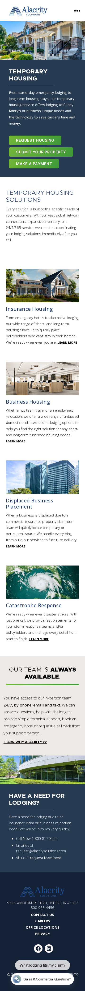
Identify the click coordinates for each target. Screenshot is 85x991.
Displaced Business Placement (29, 503)
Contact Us (42, 914)
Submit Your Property (41, 152)
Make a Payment (34, 163)
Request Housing (35, 140)
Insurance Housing (29, 309)
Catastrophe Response (34, 605)
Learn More (67, 342)
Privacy (42, 933)
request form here (45, 857)
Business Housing (28, 402)
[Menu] (77, 10)
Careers (42, 921)
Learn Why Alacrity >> (25, 741)
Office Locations (43, 927)
